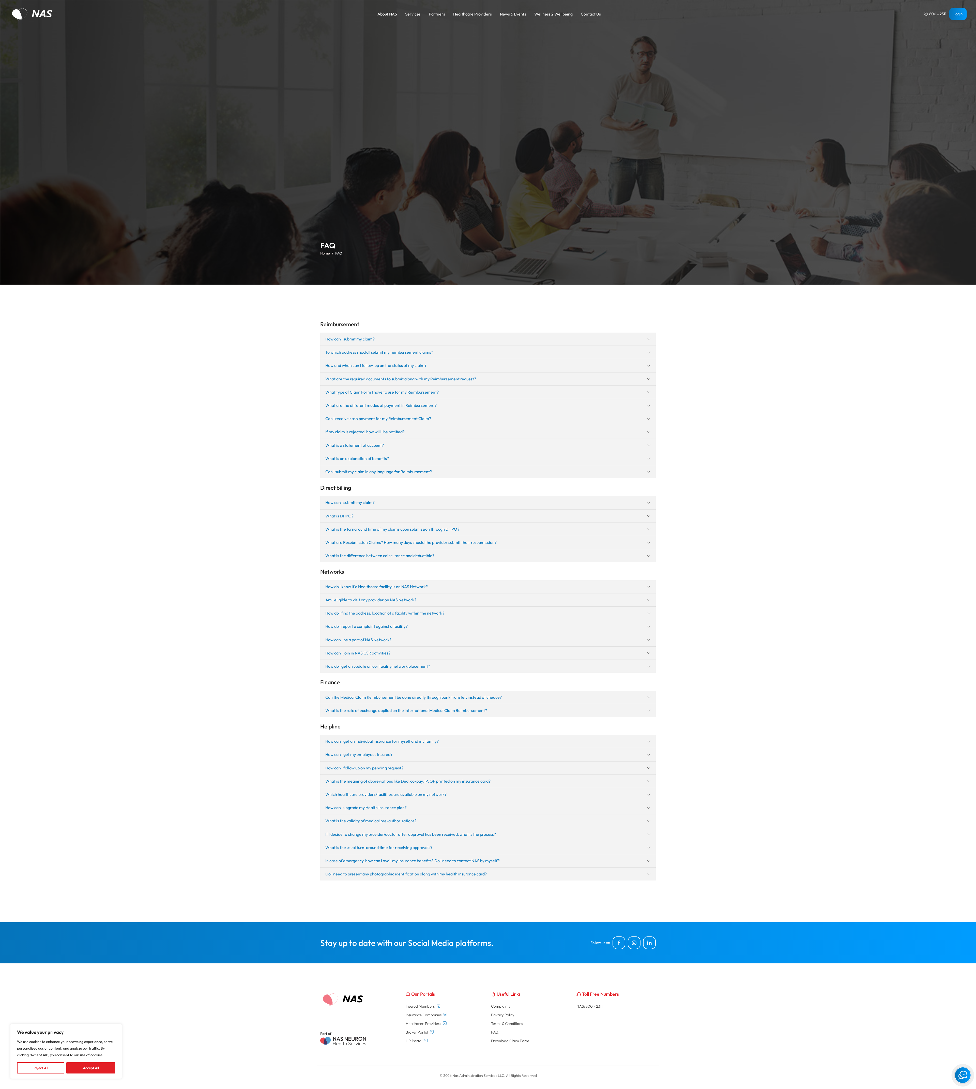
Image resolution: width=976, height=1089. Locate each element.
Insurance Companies (423, 1014)
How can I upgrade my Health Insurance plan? (366, 807)
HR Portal (414, 1040)
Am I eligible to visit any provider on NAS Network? (370, 599)
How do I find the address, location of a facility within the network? (384, 613)
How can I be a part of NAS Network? (358, 639)
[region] (66, 1051)
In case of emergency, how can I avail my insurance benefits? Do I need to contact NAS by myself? (412, 860)
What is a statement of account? (354, 445)
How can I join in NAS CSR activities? (357, 652)
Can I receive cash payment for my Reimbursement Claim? (378, 418)
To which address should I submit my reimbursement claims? (379, 352)
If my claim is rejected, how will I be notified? (365, 431)
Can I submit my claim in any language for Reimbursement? (378, 471)
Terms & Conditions (507, 1023)
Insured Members (420, 1006)
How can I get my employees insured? (358, 754)
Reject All (41, 1068)
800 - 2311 (937, 13)
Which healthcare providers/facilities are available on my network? (386, 794)
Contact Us (591, 14)
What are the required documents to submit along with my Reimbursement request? (400, 378)
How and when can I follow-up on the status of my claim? (375, 365)
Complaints (500, 1006)
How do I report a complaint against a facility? (366, 626)
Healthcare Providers (423, 1023)
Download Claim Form (510, 1040)
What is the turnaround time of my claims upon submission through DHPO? (392, 529)
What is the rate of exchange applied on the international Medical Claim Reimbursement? (406, 710)
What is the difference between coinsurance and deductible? (379, 555)
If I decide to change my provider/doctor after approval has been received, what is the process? (410, 834)
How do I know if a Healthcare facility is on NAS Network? (376, 586)
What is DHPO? (339, 515)
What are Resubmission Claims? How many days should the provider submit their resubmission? (411, 542)
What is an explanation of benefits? (357, 458)
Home (325, 253)
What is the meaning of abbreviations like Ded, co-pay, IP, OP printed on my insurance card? (408, 781)
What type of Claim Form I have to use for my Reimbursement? (382, 392)
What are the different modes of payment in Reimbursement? (381, 405)
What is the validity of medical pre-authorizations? (371, 820)
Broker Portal (417, 1032)
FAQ (494, 1032)
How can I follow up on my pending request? (364, 767)
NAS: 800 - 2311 (589, 1006)
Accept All (91, 1068)
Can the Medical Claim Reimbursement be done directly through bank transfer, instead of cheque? (413, 697)
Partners (437, 14)
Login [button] (958, 13)
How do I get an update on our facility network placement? (377, 666)
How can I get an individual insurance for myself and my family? (382, 741)
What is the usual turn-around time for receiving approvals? (378, 847)
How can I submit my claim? (350, 338)
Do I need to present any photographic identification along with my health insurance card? (406, 873)
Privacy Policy (502, 1014)
